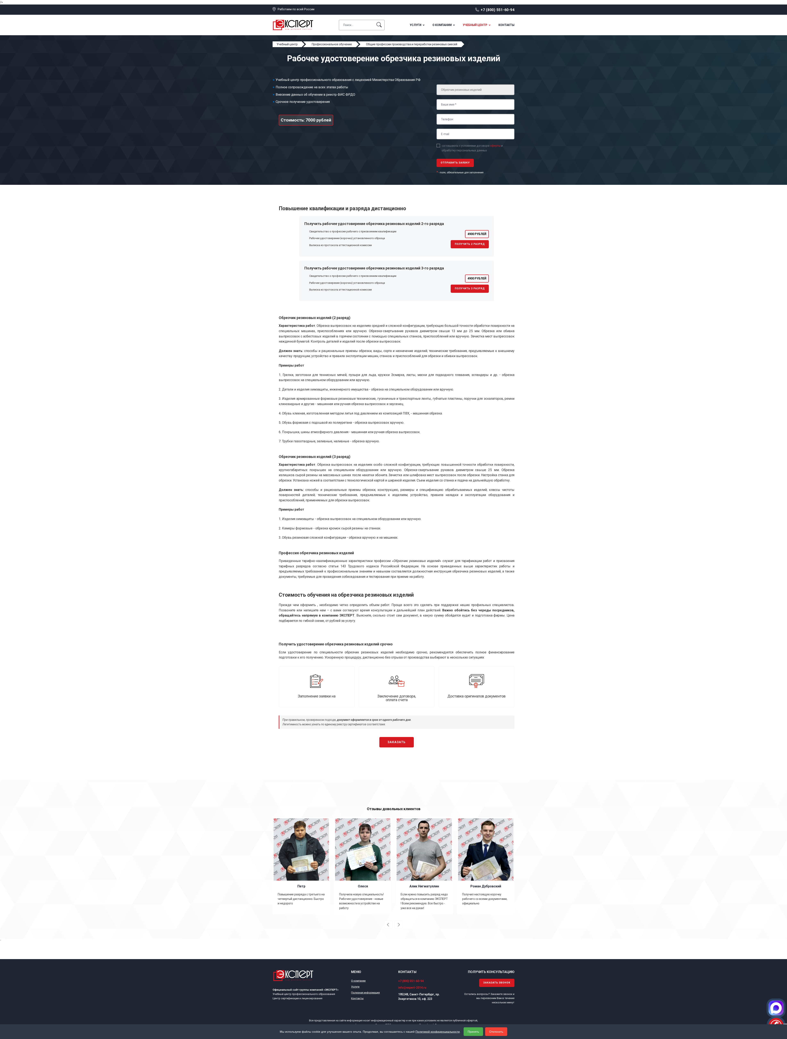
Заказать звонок (496, 982)
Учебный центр (475, 25)
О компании (442, 25)
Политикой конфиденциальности (437, 1031)
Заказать (397, 742)
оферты (495, 145)
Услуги (415, 25)
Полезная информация (365, 992)
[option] (301, 865)
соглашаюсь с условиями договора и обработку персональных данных (472, 148)
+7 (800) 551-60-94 (497, 10)
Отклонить (496, 1031)
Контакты (506, 25)
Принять (473, 1031)
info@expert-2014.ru (412, 987)
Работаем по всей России (296, 9)
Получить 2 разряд (470, 244)
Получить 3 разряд (470, 288)
